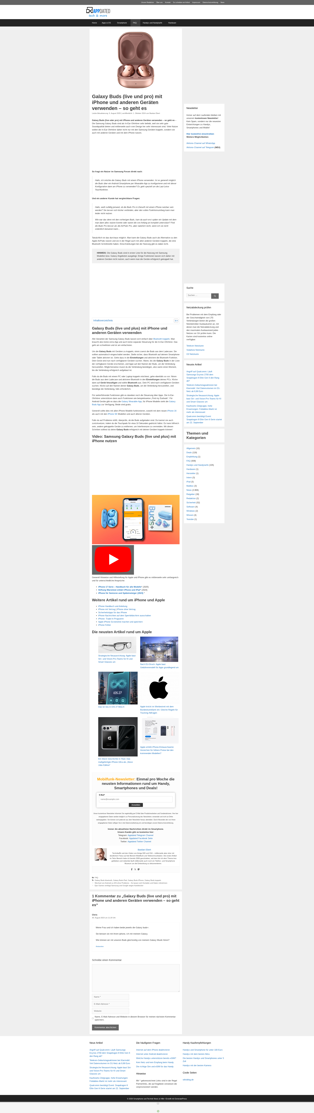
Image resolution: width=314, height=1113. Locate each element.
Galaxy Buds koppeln (153, 880)
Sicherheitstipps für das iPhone (112, 612)
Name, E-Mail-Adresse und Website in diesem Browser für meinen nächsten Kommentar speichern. (135, 1018)
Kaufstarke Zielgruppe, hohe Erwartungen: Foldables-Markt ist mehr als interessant (201, 409)
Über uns (159, 2)
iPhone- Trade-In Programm (111, 619)
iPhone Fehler (104, 625)
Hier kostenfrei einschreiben (200, 134)
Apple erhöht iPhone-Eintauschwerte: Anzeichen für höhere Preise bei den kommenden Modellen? (157, 750)
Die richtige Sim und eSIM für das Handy (155, 1066)
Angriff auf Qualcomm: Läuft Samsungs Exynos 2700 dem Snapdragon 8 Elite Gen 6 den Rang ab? (110, 1053)
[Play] (113, 560)
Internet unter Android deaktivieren (152, 1054)
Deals (189, 452)
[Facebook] (132, 869)
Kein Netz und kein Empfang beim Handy (155, 1062)
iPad (188, 482)
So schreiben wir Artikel (181, 2)
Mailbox (190, 486)
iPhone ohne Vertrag (126, 609)
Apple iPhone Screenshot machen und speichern (120, 622)
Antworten (100, 946)
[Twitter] (135, 869)
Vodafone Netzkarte (195, 350)
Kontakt (168, 2)
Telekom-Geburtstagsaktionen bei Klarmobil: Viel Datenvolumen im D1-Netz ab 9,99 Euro (203, 388)
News (222, 2)
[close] (158, 1103)
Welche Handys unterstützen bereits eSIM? (156, 1058)
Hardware (172, 23)
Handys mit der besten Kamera (197, 1065)
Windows (190, 511)
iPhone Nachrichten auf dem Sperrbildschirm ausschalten (124, 615)
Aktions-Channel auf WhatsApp (200, 143)
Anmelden (135, 805)
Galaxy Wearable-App (132, 401)
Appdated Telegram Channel (140, 835)
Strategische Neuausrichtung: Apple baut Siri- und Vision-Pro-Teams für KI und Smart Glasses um (117, 659)
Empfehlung (191, 457)
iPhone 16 (171, 411)
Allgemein (190, 448)
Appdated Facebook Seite (141, 838)
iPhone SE (112, 414)
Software (190, 507)
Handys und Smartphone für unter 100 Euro (202, 1050)
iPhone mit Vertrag (106, 609)
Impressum (196, 2)
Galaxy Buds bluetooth (103, 880)
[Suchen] (215, 296)
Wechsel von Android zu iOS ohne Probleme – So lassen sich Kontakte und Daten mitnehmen (131, 883)
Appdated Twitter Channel (139, 841)
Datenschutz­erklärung (210, 2)
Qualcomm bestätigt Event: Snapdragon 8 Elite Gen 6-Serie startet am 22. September (204, 419)
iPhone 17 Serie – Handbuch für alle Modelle (119, 587)
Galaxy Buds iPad (120, 880)
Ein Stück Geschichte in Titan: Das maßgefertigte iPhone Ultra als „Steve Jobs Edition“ (115, 762)
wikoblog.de (188, 1080)
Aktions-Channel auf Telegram (200, 147)
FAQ (135, 23)
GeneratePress (181, 1099)
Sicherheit (191, 502)
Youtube (190, 519)
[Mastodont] (138, 869)
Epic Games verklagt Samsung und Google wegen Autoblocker (119, 886)
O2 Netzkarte (192, 354)
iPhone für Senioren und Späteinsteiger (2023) (120, 593)
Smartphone (122, 23)
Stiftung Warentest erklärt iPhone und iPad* (119, 590)
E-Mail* (102, 795)
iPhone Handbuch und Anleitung (112, 606)
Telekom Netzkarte (195, 346)
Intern (189, 477)
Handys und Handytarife (152, 23)
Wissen (189, 515)
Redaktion (191, 498)
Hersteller (190, 473)
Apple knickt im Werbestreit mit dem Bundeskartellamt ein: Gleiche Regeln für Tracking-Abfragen (159, 709)
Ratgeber (190, 494)
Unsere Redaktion (147, 2)
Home (94, 23)
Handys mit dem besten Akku (196, 1054)
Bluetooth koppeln (161, 339)
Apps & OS (106, 23)
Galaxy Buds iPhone (136, 880)
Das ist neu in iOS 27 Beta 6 (111, 707)
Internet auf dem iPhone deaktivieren (153, 1050)
